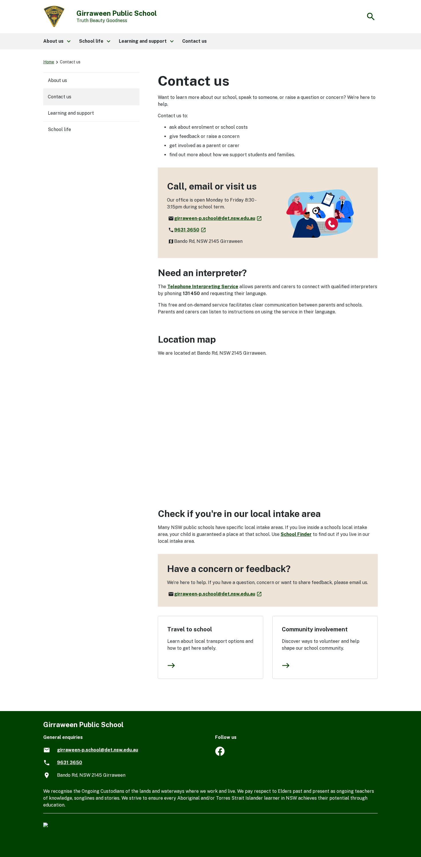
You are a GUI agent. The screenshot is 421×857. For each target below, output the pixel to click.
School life (59, 129)
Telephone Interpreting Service (202, 286)
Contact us (59, 96)
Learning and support (71, 113)
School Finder (296, 534)
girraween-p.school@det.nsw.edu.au (218, 218)
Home (48, 62)
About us (57, 80)
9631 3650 (190, 230)
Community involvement (315, 629)
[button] (56, 41)
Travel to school (189, 629)
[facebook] (220, 754)
